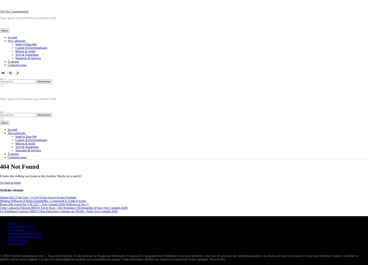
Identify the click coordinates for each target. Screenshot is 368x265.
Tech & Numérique (27, 54)
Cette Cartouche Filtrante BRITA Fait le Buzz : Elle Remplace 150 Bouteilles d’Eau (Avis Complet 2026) (64, 207)
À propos (13, 61)
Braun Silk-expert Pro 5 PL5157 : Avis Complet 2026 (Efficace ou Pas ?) (44, 204)
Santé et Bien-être (26, 44)
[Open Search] (1, 78)
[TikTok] (18, 73)
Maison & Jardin (25, 51)
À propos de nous (18, 229)
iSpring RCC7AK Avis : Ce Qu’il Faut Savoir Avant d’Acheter (38, 197)
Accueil (12, 37)
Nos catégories (16, 40)
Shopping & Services (28, 58)
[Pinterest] (10, 73)
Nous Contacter (17, 243)
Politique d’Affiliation (21, 226)
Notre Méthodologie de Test (25, 236)
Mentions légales (18, 240)
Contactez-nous (17, 65)
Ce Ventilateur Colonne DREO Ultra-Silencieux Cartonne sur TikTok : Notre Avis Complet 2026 (58, 211)
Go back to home (10, 182)
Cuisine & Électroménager (31, 47)
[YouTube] (3, 73)
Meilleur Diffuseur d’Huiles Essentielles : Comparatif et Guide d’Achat (43, 201)
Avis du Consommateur (14, 11)
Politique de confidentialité (24, 233)
